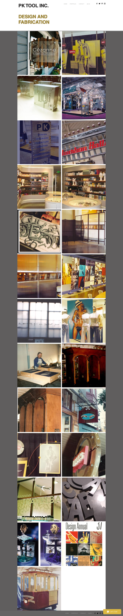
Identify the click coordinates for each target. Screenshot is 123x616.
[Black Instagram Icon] (105, 4)
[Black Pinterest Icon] (102, 4)
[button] (72, 4)
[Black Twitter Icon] (99, 4)
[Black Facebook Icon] (97, 4)
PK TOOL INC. (33, 5)
